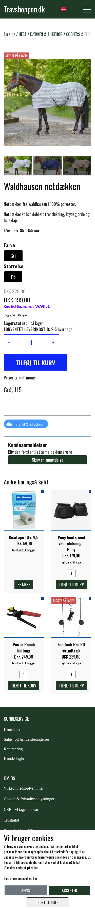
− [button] (9, 342)
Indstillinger (47, 902)
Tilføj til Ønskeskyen (29, 424)
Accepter (69, 890)
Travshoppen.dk (24, 9)
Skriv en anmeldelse (47, 460)
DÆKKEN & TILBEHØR (46, 34)
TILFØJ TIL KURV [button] (35, 362)
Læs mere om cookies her (20, 878)
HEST (23, 34)
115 (13, 277)
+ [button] (53, 342)
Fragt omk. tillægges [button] (15, 315)
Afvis (25, 890)
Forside (9, 34)
